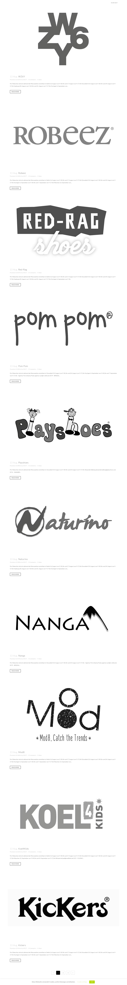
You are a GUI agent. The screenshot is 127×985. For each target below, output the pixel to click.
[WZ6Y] (63, 39)
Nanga (21, 655)
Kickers (22, 945)
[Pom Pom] (63, 328)
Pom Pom (23, 366)
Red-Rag (22, 269)
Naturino (23, 559)
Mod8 (21, 752)
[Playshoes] (63, 425)
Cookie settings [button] (82, 982)
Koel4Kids (23, 848)
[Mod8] (63, 714)
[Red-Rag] (63, 232)
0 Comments (32, 79)
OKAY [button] (92, 982)
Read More (15, 91)
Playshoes (23, 462)
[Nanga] (63, 618)
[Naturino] (63, 521)
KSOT (25, 79)
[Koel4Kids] (63, 811)
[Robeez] (63, 135)
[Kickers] (63, 907)
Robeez (22, 173)
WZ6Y (21, 76)
